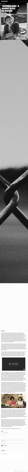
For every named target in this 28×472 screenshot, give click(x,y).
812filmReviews (4, 1)
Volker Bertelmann (4, 440)
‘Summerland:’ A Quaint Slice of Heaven (10, 8)
